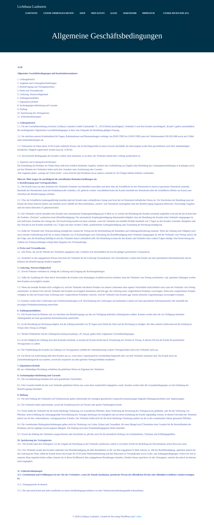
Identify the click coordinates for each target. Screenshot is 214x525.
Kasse (113, 13)
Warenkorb (129, 13)
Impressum (148, 13)
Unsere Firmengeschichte (58, 13)
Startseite (31, 13)
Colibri (138, 516)
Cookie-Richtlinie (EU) (176, 13)
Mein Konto (98, 13)
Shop (82, 13)
